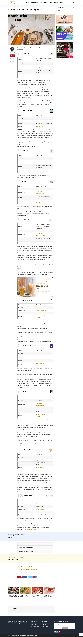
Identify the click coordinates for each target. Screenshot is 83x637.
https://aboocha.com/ (40, 242)
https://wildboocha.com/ (40, 363)
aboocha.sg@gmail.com (40, 235)
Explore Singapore (54, 2)
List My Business (34, 621)
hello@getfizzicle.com (40, 193)
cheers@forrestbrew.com (41, 509)
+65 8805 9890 (39, 191)
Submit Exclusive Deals (35, 626)
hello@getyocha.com (40, 120)
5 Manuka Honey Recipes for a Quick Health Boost (24, 596)
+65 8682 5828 (45, 355)
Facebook (38, 76)
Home (9, 6)
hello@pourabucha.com (40, 405)
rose (12, 51)
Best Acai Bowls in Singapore (26, 566)
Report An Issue (45, 626)
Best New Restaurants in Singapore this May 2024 (13, 596)
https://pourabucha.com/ (41, 414)
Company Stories (34, 2)
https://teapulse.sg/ (40, 170)
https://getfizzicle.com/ (40, 200)
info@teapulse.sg (39, 162)
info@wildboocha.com (40, 357)
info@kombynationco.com (41, 310)
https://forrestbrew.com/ (41, 514)
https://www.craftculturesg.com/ (42, 75)
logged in (16, 610)
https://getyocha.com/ (40, 126)
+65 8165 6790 (39, 65)
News (27, 2)
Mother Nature (32, 529)
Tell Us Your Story (34, 623)
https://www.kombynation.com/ (42, 315)
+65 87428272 (38, 160)
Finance (40, 2)
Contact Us (44, 624)
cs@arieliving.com (39, 460)
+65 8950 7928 (39, 233)
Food (12, 12)
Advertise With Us (34, 624)
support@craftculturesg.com (41, 67)
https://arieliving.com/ (40, 467)
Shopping (62, 2)
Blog (12, 6)
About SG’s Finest (45, 621)
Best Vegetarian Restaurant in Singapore (29, 569)
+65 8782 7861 (39, 355)
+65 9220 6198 (39, 403)
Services (45, 2)
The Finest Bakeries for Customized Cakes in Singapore (49, 596)
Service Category (45, 623)
